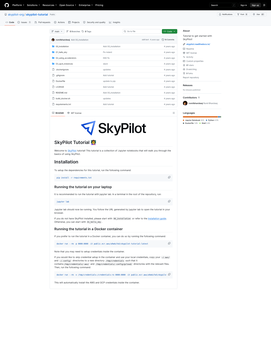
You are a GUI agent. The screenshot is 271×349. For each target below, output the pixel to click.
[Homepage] (7, 5)
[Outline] (173, 113)
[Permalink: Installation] (52, 162)
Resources (48, 5)
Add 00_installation (79, 40)
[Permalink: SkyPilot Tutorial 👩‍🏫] (52, 142)
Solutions (32, 5)
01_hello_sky (61, 52)
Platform (17, 5)
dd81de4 (145, 40)
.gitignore (60, 75)
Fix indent (107, 52)
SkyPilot (72, 150)
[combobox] (142, 31)
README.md (61, 92)
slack (105, 64)
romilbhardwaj (63, 40)
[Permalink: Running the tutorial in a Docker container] (52, 229)
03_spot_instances (64, 64)
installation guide (157, 218)
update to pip (109, 81)
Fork (244, 14)
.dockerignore (62, 69)
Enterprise (84, 5)
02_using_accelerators (66, 58)
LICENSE (60, 87)
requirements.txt (63, 104)
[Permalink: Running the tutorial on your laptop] (52, 187)
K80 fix (106, 58)
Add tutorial (108, 75)
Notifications (227, 14)
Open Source (66, 5)
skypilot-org (16, 14)
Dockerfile (60, 81)
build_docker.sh (63, 98)
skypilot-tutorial (37, 14)
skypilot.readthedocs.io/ (198, 44)
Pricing (99, 5)
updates (107, 69)
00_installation (62, 46)
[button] (169, 177)
